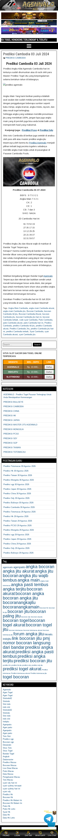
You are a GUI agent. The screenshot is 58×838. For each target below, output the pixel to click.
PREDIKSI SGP (10, 443)
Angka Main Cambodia (18, 308)
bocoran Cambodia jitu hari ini (28, 317)
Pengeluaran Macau (11, 777)
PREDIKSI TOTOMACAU (14, 452)
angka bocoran (40, 566)
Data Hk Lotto (9, 818)
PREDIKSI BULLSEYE (13, 402)
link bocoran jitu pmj (31, 638)
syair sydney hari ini (11, 789)
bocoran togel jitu (27, 627)
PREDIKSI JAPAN (11, 420)
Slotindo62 (7, 698)
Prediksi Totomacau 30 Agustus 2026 (19, 466)
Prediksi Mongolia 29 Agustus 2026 (18, 530)
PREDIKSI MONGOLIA (13, 429)
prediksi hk (7, 665)
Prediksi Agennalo (37, 142)
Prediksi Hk (8, 794)
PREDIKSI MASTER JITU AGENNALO (20, 425)
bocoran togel (16, 620)
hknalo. (48, 634)
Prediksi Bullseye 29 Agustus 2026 (18, 553)
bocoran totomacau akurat (32, 630)
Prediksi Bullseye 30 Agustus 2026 (18, 503)
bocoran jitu (19, 611)
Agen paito (7, 727)
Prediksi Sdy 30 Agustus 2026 (16, 498)
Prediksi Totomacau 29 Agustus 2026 (19, 512)
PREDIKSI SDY (10, 438)
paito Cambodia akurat (12, 323)
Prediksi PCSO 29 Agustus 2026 (17, 525)
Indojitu (6, 721)
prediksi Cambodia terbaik (17, 331)
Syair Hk (6, 812)
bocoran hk (44, 608)
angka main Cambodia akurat (41, 308)
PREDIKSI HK (9, 415)
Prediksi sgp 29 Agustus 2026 (16, 534)
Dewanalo (7, 745)
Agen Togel (7, 692)
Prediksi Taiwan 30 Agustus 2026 (17, 475)
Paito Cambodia (45, 320)
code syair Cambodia (28, 320)
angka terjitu (14, 588)
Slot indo (6, 704)
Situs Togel (7, 751)
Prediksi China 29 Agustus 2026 (17, 544)
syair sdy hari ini (10, 783)
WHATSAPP (40, 835)
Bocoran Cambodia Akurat (30, 314)
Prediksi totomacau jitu (38, 673)
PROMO (6, 835)
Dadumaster (8, 759)
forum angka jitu (28, 633)
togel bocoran (16, 676)
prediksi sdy (26, 665)
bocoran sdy (25, 617)
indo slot (6, 707)
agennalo (8, 567)
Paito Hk (6, 806)
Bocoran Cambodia (35, 311)
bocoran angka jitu (20, 597)
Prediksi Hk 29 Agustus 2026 (15, 516)
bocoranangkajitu (19, 602)
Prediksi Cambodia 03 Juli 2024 (26, 54)
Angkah (6, 756)
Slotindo (6, 701)
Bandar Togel (8, 754)
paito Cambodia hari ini (33, 323)
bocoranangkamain (21, 606)
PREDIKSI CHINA (11, 411)
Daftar (49, 367)
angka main (29, 580)
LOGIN (17, 835)
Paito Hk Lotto (9, 809)
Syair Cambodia (36, 331)
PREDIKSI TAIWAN (12, 447)
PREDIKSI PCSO (11, 434)
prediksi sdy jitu (37, 665)
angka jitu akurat (18, 571)
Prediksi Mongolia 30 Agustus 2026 (18, 480)
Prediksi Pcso (29, 130)
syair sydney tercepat (12, 786)
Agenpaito (7, 724)
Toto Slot (7, 736)
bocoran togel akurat (24, 622)
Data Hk (6, 815)
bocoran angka (29, 593)
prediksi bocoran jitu (33, 660)
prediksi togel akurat (22, 668)
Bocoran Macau (9, 765)
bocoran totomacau (16, 630)
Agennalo (48, 276)
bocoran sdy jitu (36, 617)
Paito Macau (8, 771)
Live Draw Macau (10, 768)
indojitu (7, 638)
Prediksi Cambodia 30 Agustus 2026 (19, 507)
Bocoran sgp (8, 742)
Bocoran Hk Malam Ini (12, 803)
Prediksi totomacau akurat (20, 673)
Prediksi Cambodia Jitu (20, 329)
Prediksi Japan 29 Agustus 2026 (17, 539)
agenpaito (19, 567)
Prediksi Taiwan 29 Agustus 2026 (17, 521)
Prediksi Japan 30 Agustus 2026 (17, 489)
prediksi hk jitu (16, 665)
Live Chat (52, 835)
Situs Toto (7, 748)
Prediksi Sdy (46, 130)
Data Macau (8, 774)
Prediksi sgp (8, 739)
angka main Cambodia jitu (14, 311)
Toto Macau (8, 780)
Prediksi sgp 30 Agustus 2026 (16, 484)
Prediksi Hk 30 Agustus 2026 (15, 471)
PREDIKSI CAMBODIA (16, 58)
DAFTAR (28, 835)
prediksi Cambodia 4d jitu (24, 326)
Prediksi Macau (9, 762)
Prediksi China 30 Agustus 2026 (17, 493)
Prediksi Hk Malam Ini (12, 800)
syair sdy (7, 791)
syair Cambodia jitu (27, 334)
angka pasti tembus (29, 584)
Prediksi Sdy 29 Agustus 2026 (16, 548)
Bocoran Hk (8, 797)
